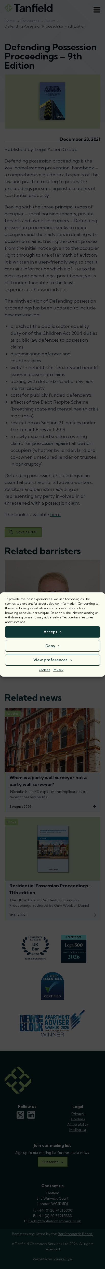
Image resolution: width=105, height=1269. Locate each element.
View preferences (50, 659)
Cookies (44, 670)
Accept (50, 631)
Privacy (58, 670)
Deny (50, 645)
